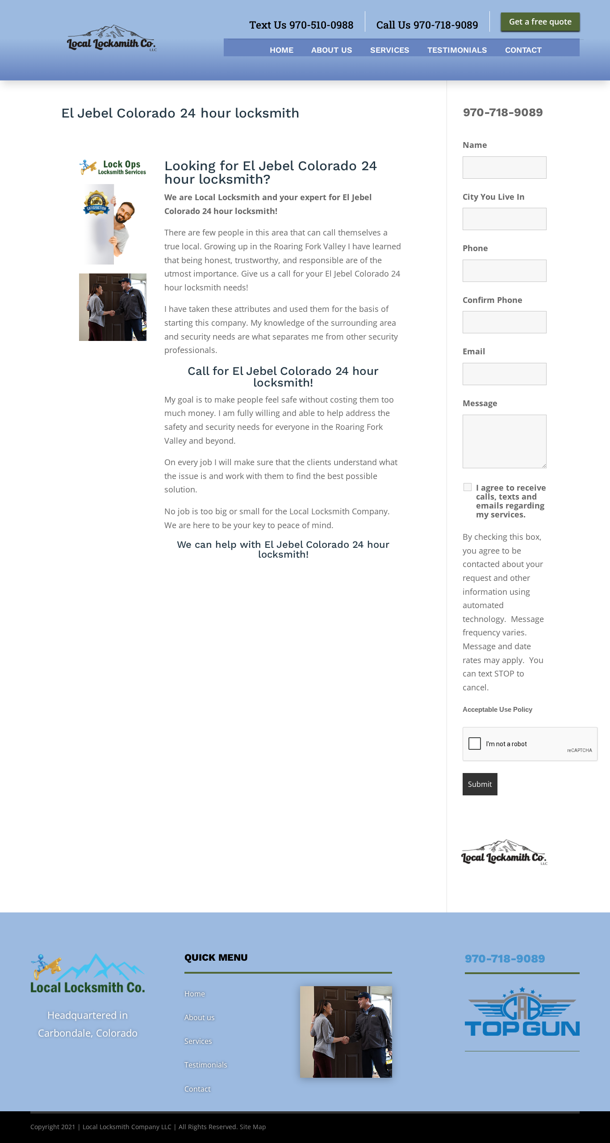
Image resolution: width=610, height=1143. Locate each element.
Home (281, 51)
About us (331, 51)
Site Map (253, 1126)
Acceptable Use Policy (497, 709)
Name (475, 144)
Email (474, 351)
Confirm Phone (492, 299)
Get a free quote (540, 21)
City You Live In (494, 196)
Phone (475, 248)
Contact (523, 51)
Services (389, 51)
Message (480, 403)
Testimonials (457, 51)
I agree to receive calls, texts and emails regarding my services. (511, 501)
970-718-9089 (504, 112)
